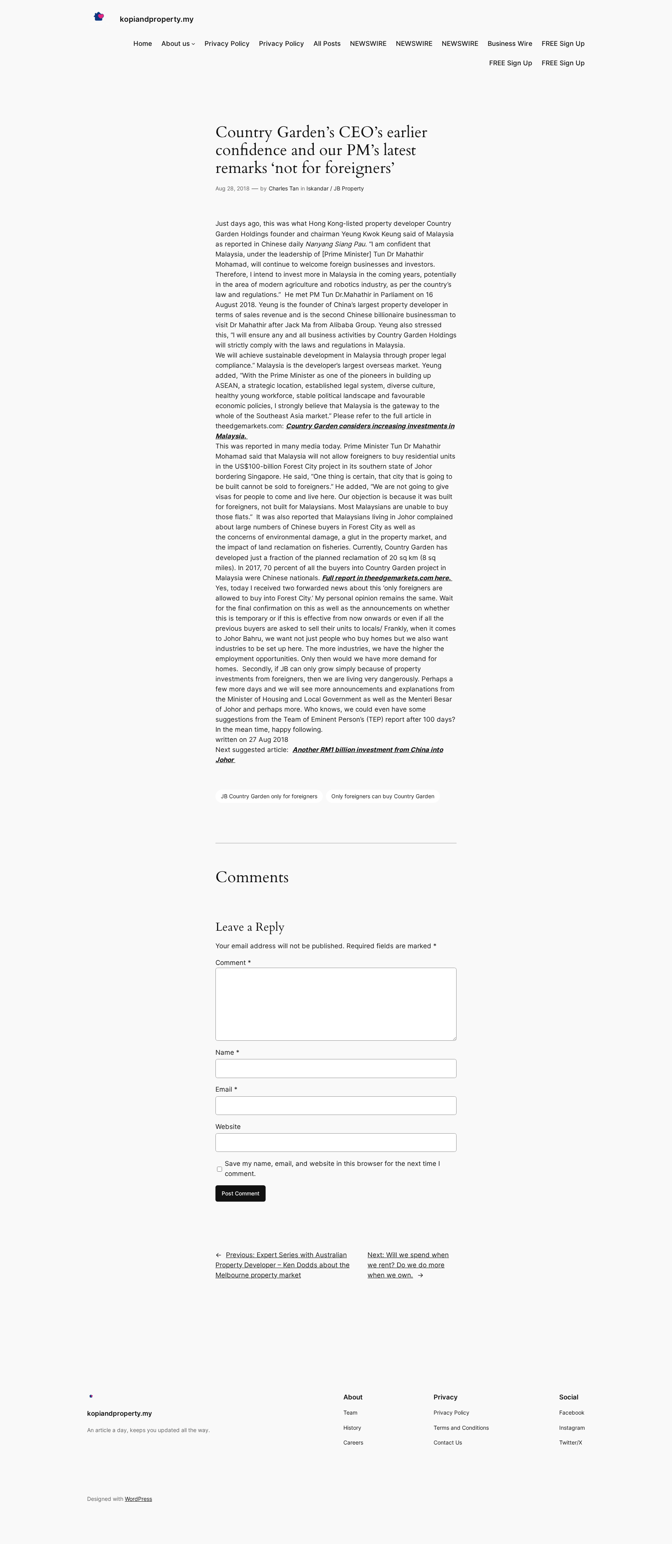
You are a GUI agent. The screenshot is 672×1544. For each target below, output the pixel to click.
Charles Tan (284, 188)
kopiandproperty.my (157, 19)
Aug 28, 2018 (232, 188)
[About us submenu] (193, 43)
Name (227, 1052)
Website (228, 1127)
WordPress (138, 1498)
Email (226, 1089)
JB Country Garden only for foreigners (269, 796)
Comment (233, 963)
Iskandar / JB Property (335, 188)
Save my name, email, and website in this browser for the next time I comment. (332, 1169)
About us (175, 43)
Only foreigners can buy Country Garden (382, 796)
